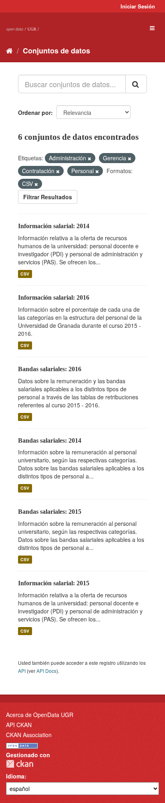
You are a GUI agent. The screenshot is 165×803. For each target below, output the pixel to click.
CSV (24, 274)
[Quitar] (89, 158)
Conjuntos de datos (56, 50)
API (22, 670)
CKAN (19, 764)
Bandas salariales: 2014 (49, 440)
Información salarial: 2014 (53, 226)
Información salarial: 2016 (53, 297)
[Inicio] (9, 50)
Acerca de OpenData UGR (39, 715)
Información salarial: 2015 (53, 583)
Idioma (15, 776)
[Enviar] (136, 84)
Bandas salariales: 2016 (49, 369)
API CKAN (19, 725)
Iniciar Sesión (138, 6)
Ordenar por (34, 112)
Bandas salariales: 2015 (49, 511)
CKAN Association (29, 735)
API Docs (46, 670)
